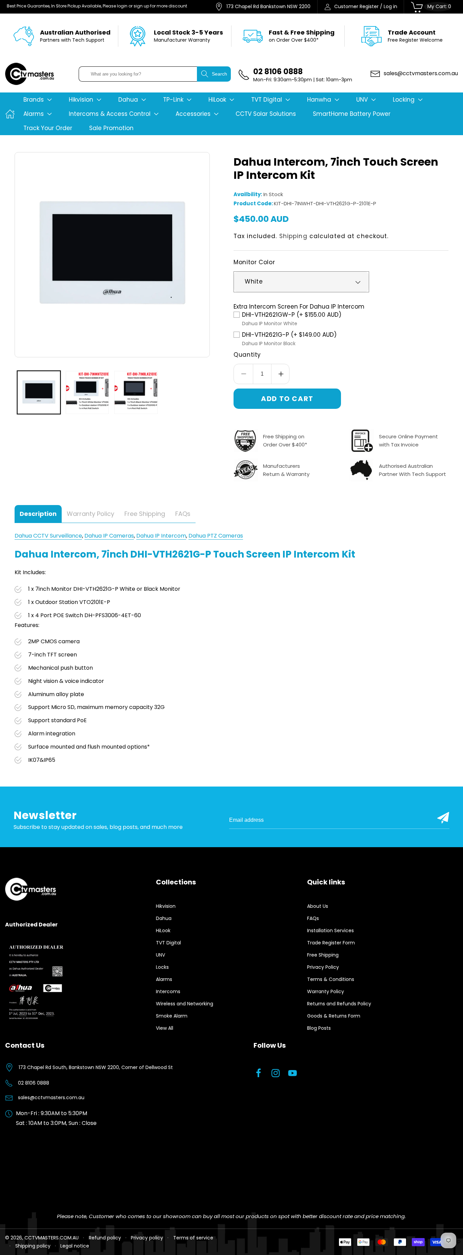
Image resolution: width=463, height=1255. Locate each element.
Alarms (164, 979)
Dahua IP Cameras (109, 536)
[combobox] (138, 74)
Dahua (164, 918)
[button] (37, 99)
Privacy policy (147, 1237)
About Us (317, 906)
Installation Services (330, 930)
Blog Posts (319, 1028)
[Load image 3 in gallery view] (135, 392)
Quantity (247, 355)
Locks (162, 967)
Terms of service (193, 1237)
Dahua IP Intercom (161, 536)
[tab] (38, 514)
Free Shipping (323, 954)
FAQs (313, 918)
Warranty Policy (325, 991)
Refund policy (105, 1237)
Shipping (293, 236)
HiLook (163, 930)
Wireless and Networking (184, 1003)
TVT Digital (168, 942)
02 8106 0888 (33, 1083)
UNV (160, 954)
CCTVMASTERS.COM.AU (51, 1237)
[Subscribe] (443, 817)
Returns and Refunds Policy (339, 1003)
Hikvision (166, 906)
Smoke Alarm (171, 1015)
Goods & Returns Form (333, 1015)
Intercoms (168, 991)
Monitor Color (254, 262)
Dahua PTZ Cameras (215, 536)
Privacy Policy (323, 967)
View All (164, 1028)
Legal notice (74, 1245)
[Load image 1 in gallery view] (38, 392)
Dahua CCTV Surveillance (48, 536)
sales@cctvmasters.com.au (51, 1097)
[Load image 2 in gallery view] (87, 392)
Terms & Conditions (330, 979)
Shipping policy (33, 1245)
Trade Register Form (331, 942)
